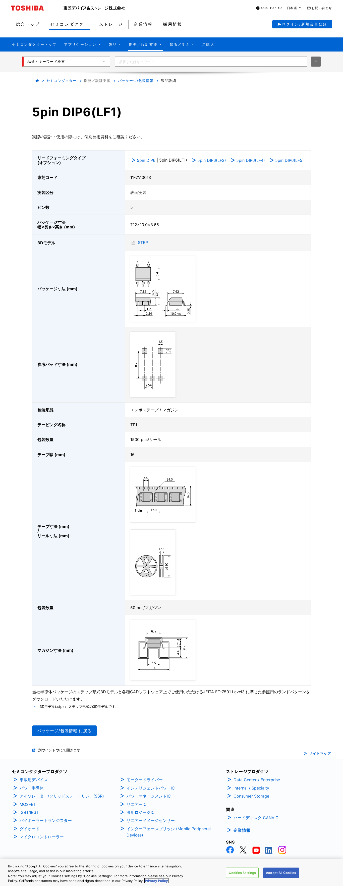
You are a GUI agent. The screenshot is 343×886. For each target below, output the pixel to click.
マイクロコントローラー (42, 836)
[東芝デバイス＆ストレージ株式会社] (94, 8)
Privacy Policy (156, 881)
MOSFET (28, 804)
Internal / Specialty (251, 788)
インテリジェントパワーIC (151, 788)
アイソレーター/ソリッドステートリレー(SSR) (62, 796)
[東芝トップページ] (37, 8)
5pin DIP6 (146, 160)
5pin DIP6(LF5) (289, 160)
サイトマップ (320, 753)
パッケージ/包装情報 (135, 80)
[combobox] (211, 62)
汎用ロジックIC (141, 812)
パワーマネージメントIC (149, 796)
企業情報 (242, 830)
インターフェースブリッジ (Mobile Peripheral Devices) (169, 832)
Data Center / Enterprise (257, 779)
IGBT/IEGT (29, 812)
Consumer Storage (251, 796)
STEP (143, 242)
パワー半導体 (32, 788)
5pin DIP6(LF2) (211, 160)
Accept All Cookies (281, 873)
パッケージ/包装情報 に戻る (64, 730)
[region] (171, 872)
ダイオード (30, 828)
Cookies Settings (242, 873)
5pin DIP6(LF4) (250, 160)
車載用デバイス (34, 779)
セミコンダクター (61, 80)
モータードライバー (145, 779)
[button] (279, 8)
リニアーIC (137, 804)
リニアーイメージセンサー (151, 820)
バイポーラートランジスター (46, 820)
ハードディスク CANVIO (256, 817)
